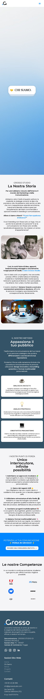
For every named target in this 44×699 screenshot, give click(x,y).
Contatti (7, 671)
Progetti (7, 669)
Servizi (6, 667)
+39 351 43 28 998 (11, 683)
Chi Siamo (8, 664)
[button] (40, 3)
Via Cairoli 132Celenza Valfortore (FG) (12, 690)
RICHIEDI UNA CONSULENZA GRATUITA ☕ (22, 548)
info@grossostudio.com (13, 686)
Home (6, 662)
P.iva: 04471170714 (11, 695)
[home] (3, 3)
